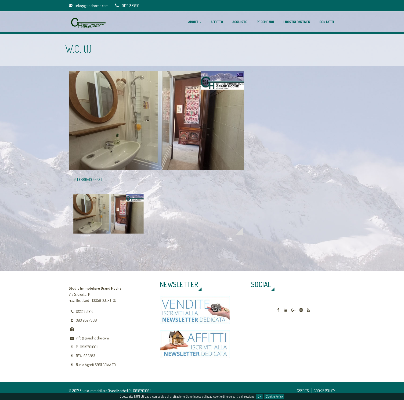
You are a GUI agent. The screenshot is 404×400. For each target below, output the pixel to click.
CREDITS (303, 390)
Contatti (326, 22)
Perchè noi (265, 22)
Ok (259, 396)
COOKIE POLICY (324, 390)
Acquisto (239, 22)
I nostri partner (296, 22)
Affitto (217, 22)
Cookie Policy (274, 396)
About (193, 22)
